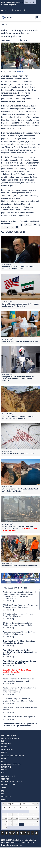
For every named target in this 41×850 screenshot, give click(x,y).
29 (33, 824)
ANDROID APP (6, 796)
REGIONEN (5, 747)
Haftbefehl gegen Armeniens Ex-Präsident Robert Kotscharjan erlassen (18, 268)
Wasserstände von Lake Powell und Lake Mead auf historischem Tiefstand (20, 490)
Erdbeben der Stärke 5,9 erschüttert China (18, 454)
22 (33, 821)
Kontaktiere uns (8, 776)
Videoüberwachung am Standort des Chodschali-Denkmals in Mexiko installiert (18, 700)
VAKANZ (4, 787)
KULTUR (4, 752)
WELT (4, 24)
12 (17, 818)
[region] (21, 659)
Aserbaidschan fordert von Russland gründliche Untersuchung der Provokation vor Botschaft (20, 652)
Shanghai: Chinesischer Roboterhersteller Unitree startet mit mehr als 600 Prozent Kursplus (18, 379)
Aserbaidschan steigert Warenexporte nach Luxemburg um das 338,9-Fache (19, 662)
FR (12, 10)
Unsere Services (8, 785)
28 (27, 824)
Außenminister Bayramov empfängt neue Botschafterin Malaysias (18, 615)
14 (27, 818)
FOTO (3, 773)
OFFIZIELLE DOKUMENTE (10, 738)
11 (11, 818)
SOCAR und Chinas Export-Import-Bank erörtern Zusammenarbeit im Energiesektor (20, 606)
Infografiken (6, 767)
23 (38, 821)
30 (38, 824)
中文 (23, 10)
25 (11, 824)
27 (22, 824)
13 (22, 818)
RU (5, 10)
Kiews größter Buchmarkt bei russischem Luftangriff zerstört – (19, 528)
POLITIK (4, 741)
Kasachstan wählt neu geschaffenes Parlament (20, 341)
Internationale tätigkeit (11, 782)
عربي (19, 10)
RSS (2, 794)
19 (17, 821)
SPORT (3, 759)
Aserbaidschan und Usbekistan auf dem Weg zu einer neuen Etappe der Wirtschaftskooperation (19, 690)
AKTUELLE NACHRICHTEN (15, 588)
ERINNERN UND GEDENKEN (11, 764)
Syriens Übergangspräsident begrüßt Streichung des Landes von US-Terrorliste (20, 305)
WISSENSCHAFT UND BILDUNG (12, 756)
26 (17, 824)
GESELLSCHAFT (7, 749)
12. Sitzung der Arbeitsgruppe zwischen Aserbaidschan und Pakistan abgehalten (18, 624)
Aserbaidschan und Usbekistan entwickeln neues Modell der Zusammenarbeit (18, 680)
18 (11, 821)
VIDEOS (4, 770)
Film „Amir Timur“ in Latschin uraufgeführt (19, 717)
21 (27, 821)
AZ (2, 10)
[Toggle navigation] (36, 17)
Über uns (5, 779)
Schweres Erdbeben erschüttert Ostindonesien (19, 566)
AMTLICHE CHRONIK (8, 735)
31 (6, 827)
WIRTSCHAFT (6, 744)
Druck (17, 40)
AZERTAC (21, 71)
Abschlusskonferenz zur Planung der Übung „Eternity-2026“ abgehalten (19, 633)
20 (22, 821)
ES (15, 10)
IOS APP (4, 799)
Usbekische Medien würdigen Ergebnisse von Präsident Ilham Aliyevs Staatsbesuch (20, 725)
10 (6, 818)
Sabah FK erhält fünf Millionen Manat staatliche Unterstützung (17, 671)
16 (38, 818)
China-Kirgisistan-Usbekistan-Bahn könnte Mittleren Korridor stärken (19, 642)
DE (10, 10)
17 (6, 821)
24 (6, 824)
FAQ (2, 791)
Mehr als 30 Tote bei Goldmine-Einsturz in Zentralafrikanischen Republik (18, 417)
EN (7, 10)
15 (33, 818)
